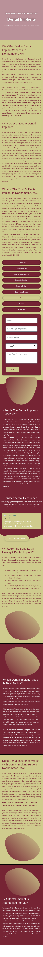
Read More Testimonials (17, 538)
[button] (3, 521)
